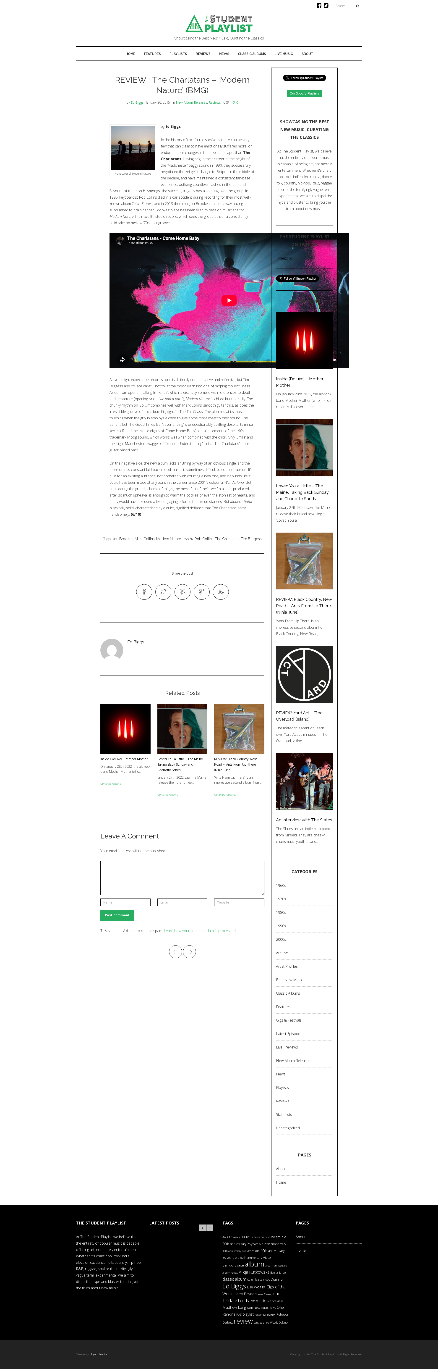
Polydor (258, 1314)
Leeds (243, 1300)
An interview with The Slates (304, 819)
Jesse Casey (264, 1294)
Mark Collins (145, 539)
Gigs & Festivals (289, 1020)
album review (230, 1272)
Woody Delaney (279, 1322)
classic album (234, 1279)
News (224, 54)
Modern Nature (168, 539)
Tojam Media (99, 1354)
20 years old (277, 1237)
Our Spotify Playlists (304, 93)
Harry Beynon (245, 1293)
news (272, 1308)
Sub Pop (264, 1322)
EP (264, 1287)
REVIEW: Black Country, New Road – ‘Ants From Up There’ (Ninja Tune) (235, 764)
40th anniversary (272, 1250)
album (254, 1263)
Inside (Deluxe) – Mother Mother (124, 759)
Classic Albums (252, 54)
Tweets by (284, 258)
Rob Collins (204, 539)
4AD (225, 1237)
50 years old (230, 1258)
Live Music (284, 54)
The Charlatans (227, 539)
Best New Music (289, 979)
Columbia (253, 1280)
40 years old (251, 1251)
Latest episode (288, 1033)
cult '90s (265, 1280)
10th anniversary (256, 1237)
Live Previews (287, 1047)
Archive (282, 952)
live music (258, 1300)
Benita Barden (278, 1272)
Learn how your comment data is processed (200, 930)
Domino (277, 1279)
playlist (248, 1314)
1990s (281, 925)
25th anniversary (275, 1244)
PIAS (239, 1314)
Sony (256, 1322)
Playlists (178, 54)
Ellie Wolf (254, 1287)
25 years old (255, 1244)
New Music (261, 1308)
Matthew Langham (237, 1307)
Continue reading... (111, 783)
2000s (281, 939)
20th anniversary (234, 1244)
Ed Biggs (137, 102)
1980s (281, 912)
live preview (275, 1301)
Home (130, 54)
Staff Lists (284, 1114)
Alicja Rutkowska (254, 1272)
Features (152, 54)
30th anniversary (231, 1251)
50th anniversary (251, 1258)
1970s (281, 898)
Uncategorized (288, 1127)
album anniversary (276, 1265)
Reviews (203, 54)
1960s (281, 885)
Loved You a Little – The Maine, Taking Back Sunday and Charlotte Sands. (180, 764)
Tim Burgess (251, 539)
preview (269, 1314)
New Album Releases (191, 102)
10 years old (237, 1237)
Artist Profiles (287, 966)
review (187, 539)
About (307, 54)
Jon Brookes (122, 539)
